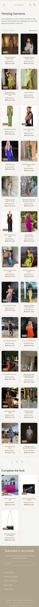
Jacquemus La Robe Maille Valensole (29, 306)
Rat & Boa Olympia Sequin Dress (10, 58)
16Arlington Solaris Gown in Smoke (10, 200)
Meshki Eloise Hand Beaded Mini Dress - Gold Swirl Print (28, 376)
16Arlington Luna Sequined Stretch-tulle (29, 447)
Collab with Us (9, 589)
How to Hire (8, 585)
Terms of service (27, 602)
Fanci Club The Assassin (10, 340)
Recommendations (10, 581)
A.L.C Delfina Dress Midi (10, 374)
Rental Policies (9, 572)
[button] (4, 5)
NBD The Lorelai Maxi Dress (10, 235)
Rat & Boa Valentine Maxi (10, 412)
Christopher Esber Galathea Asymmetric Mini (10, 94)
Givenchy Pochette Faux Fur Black (29, 499)
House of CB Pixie (29, 92)
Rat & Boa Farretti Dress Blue (10, 271)
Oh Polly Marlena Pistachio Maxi (29, 412)
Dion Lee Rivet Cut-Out (29, 340)
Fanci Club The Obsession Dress (29, 235)
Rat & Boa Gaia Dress (10, 129)
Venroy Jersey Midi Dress (10, 447)
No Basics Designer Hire (18, 600)
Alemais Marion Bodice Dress (29, 165)
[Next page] (27, 462)
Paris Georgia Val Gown (10, 305)
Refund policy (17, 602)
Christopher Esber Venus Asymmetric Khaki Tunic (29, 200)
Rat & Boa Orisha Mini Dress (29, 271)
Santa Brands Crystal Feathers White (29, 58)
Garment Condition (11, 577)
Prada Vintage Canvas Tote (10, 499)
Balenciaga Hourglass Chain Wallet (10, 534)
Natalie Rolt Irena (10, 164)
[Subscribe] (33, 563)
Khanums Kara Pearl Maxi (29, 129)
